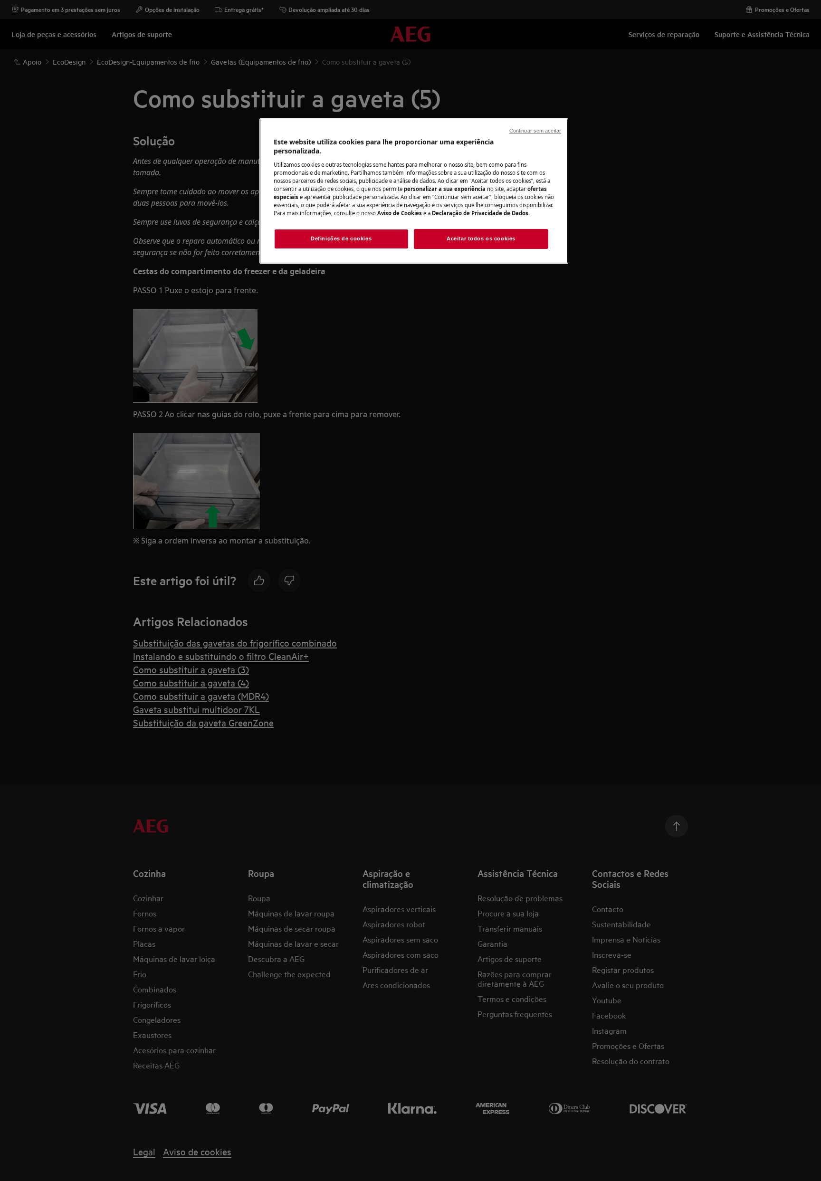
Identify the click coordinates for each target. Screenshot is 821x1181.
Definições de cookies (341, 238)
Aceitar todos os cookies (481, 238)
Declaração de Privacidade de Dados (480, 213)
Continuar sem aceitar (535, 130)
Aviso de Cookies (399, 213)
